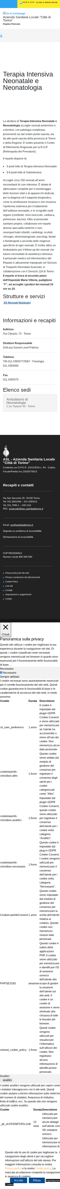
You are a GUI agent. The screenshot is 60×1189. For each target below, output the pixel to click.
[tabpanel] (30, 876)
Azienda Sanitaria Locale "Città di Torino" (27, 18)
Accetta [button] (18, 1180)
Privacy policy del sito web (17, 573)
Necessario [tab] (7, 668)
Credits (8, 599)
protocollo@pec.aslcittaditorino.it (26, 508)
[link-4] (14, 13)
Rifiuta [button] (37, 1180)
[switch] (1, 1080)
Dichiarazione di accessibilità (18, 537)
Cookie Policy (11, 581)
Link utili (9, 586)
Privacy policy (13, 1168)
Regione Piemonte (11, 24)
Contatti (8, 590)
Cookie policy (43, 1168)
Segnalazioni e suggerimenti (18, 594)
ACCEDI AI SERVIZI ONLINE (47, 2)
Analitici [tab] (5, 1076)
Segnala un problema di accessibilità (22, 531)
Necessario (9, 672)
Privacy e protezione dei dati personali (22, 577)
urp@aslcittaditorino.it (21, 525)
